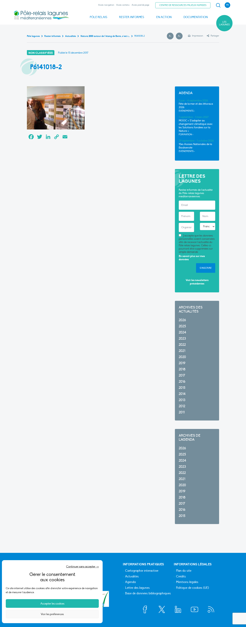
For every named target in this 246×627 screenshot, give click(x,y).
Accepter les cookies (52, 603)
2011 (182, 412)
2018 (182, 369)
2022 (182, 345)
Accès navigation (106, 5)
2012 (182, 406)
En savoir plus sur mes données (192, 258)
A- (171, 36)
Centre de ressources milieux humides (182, 5)
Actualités (132, 576)
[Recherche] (218, 5)
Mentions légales (187, 582)
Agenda (130, 582)
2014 (182, 394)
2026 (182, 320)
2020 (182, 357)
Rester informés (131, 17)
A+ (180, 36)
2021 (182, 351)
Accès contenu (123, 5)
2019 (182, 363)
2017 (182, 375)
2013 (182, 400)
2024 (182, 332)
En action (164, 17)
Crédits (181, 576)
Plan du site (183, 571)
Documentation (196, 17)
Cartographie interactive (141, 571)
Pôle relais (98, 17)
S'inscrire (206, 268)
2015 (182, 388)
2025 (182, 326)
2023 (182, 339)
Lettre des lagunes (137, 588)
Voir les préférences (52, 614)
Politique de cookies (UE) (192, 588)
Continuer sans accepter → (82, 566)
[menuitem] (217, 5)
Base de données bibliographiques (148, 593)
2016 (182, 382)
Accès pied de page (140, 5)
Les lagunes (224, 23)
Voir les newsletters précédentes (197, 282)
